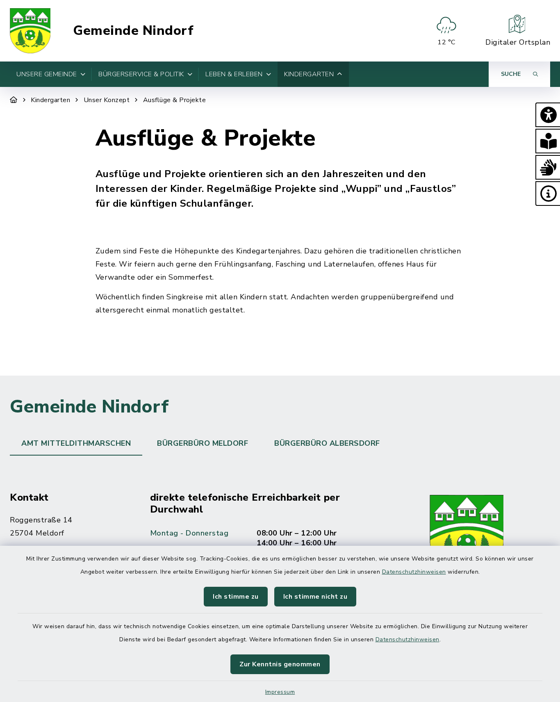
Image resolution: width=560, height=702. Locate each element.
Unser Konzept (107, 100)
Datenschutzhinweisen (414, 572)
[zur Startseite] (30, 30)
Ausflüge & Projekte (174, 100)
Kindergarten (50, 100)
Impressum (280, 692)
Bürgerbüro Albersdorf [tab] (327, 443)
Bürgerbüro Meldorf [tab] (202, 443)
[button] (547, 115)
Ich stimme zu (236, 596)
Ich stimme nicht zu (315, 596)
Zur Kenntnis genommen (280, 664)
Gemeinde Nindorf (133, 31)
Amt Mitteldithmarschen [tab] (76, 443)
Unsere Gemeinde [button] (46, 74)
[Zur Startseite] (14, 100)
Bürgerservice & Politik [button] (141, 74)
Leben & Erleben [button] (234, 74)
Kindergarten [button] (309, 74)
